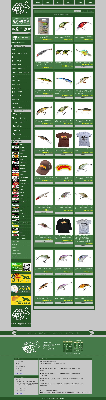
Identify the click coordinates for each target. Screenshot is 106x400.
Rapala (21, 198)
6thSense (22, 210)
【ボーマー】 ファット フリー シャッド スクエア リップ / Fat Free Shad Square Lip (83, 92)
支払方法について (32, 333)
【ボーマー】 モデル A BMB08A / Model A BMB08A (63, 297)
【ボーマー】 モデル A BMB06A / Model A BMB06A (63, 36)
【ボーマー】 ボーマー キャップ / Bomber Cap (44, 178)
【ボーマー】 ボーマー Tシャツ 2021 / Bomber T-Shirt (63, 149)
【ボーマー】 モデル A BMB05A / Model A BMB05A (83, 36)
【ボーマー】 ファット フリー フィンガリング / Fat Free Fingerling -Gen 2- (63, 207)
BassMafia (22, 235)
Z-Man (21, 186)
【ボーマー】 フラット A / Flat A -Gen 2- (44, 269)
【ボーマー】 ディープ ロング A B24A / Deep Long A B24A (43, 297)
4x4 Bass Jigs (15, 256)
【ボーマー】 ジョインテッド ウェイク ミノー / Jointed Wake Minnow (63, 92)
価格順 (84, 11)
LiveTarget (22, 214)
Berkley (22, 195)
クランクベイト (20, 114)
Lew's (21, 153)
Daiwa (21, 159)
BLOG (69, 2)
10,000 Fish (14, 244)
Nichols (22, 226)
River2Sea (22, 217)
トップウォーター (21, 118)
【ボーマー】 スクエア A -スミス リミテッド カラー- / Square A (63, 63)
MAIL (58, 2)
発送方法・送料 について (44, 333)
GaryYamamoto (24, 177)
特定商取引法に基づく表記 (72, 333)
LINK (90, 2)
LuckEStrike (23, 171)
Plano (21, 232)
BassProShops (23, 156)
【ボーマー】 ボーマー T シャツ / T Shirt (83, 149)
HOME (38, 2)
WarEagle (22, 207)
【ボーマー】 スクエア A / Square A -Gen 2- (83, 269)
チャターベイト (20, 130)
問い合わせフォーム (52, 349)
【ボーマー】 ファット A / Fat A (83, 62)
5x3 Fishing (14, 259)
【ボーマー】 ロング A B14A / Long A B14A (43, 121)
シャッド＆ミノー (21, 122)
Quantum (22, 165)
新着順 (90, 11)
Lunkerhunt (23, 220)
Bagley (21, 189)
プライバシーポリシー (58, 333)
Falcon (21, 144)
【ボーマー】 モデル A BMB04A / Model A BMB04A (83, 178)
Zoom (21, 174)
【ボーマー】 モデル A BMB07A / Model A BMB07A (83, 297)
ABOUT (48, 2)
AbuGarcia (23, 162)
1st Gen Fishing (15, 241)
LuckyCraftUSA (24, 183)
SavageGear (23, 201)
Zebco (21, 229)
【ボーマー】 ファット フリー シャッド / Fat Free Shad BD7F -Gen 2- (83, 207)
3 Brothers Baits (15, 250)
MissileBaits (23, 180)
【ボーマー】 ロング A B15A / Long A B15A (83, 121)
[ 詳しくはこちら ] (19, 373)
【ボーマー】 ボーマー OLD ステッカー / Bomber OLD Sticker (63, 178)
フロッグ (18, 134)
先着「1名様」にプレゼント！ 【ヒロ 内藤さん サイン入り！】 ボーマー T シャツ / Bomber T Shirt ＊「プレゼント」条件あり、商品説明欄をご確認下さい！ (83, 238)
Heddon (22, 192)
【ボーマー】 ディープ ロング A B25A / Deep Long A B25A (43, 149)
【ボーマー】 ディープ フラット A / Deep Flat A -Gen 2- (63, 121)
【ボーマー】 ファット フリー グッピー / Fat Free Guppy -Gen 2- (43, 236)
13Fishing (22, 150)
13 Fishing (14, 247)
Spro (21, 204)
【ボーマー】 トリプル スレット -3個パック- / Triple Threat (43, 36)
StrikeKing (22, 168)
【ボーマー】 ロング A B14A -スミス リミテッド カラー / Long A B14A (43, 64)
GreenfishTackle (24, 223)
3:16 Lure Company (16, 253)
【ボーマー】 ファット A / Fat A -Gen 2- (63, 269)
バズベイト (19, 126)
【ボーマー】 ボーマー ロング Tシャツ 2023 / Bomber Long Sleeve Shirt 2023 (64, 237)
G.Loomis (22, 147)
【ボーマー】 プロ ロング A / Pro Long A (43, 91)
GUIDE (80, 2)
